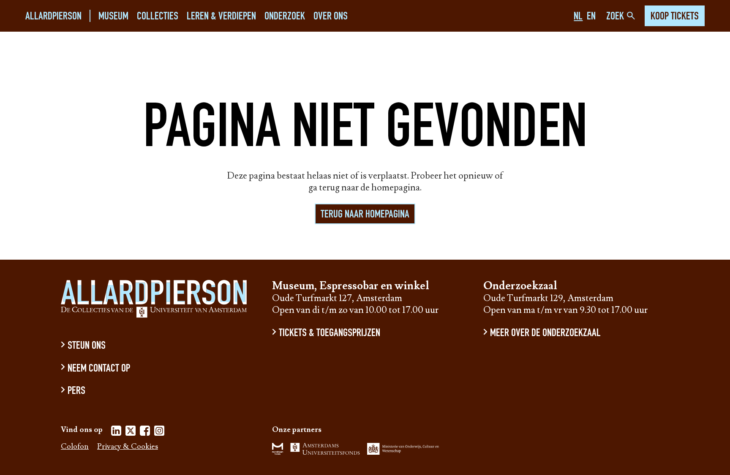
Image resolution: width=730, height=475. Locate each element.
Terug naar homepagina (365, 214)
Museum (113, 16)
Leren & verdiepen (221, 16)
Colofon (75, 446)
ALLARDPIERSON (53, 16)
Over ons (330, 16)
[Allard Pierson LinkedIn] (116, 432)
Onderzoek (284, 16)
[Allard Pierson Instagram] (159, 432)
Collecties (157, 16)
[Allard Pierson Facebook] (145, 432)
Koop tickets (675, 16)
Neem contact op (99, 369)
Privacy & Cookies (127, 446)
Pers (76, 391)
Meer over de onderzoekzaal (545, 333)
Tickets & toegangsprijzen (329, 333)
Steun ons (87, 346)
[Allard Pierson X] (130, 432)
